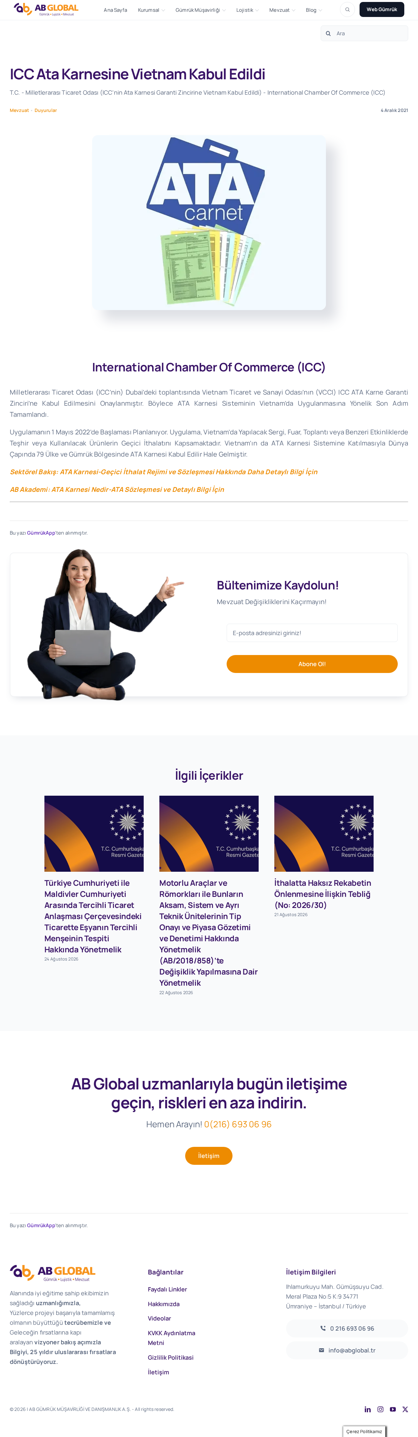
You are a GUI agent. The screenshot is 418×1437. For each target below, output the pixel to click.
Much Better (258, 1409)
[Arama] (347, 9)
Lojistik (244, 10)
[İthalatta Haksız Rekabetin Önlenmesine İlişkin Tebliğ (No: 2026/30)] (324, 834)
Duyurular (46, 110)
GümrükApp (41, 532)
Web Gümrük (382, 9)
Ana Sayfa (115, 10)
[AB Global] (50, 9)
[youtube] (393, 1409)
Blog (311, 10)
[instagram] (380, 1409)
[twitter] (405, 1409)
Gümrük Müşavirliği (198, 10)
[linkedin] (368, 1409)
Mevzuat (279, 10)
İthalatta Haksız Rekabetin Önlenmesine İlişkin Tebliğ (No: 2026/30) (322, 893)
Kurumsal (148, 10)
